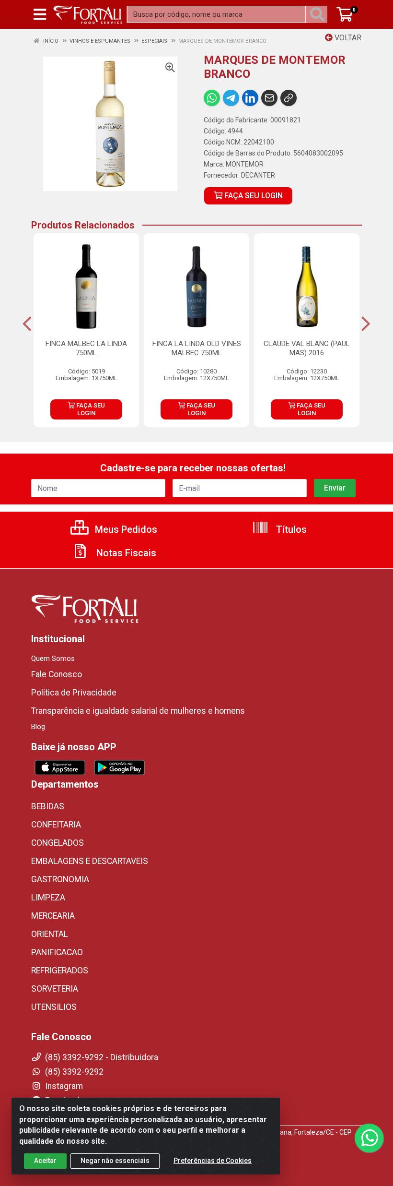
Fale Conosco (56, 674)
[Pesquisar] (319, 14)
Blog (38, 726)
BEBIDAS (47, 806)
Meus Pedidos (124, 529)
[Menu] (39, 14)
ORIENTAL (49, 934)
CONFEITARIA (56, 824)
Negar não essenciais (115, 1160)
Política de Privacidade (73, 692)
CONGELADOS (57, 843)
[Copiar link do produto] (288, 98)
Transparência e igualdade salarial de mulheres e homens (138, 711)
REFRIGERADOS (59, 970)
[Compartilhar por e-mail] (269, 98)
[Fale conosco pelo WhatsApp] (369, 1138)
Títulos (290, 529)
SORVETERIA (54, 989)
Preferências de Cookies (212, 1160)
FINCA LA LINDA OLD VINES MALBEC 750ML (196, 348)
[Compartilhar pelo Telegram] (231, 98)
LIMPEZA (48, 897)
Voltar (347, 37)
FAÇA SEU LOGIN (252, 195)
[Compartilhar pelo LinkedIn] (250, 98)
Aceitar (45, 1160)
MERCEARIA (53, 916)
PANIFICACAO (57, 952)
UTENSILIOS (54, 1007)
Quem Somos (53, 658)
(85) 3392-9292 (73, 1072)
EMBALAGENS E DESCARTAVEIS (89, 861)
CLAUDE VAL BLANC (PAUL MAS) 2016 (307, 348)
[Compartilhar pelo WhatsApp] (212, 98)
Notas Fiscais (125, 553)
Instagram (63, 1086)
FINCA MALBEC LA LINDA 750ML (86, 348)
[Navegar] (27, 324)
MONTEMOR (245, 164)
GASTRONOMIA (60, 879)
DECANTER (258, 175)
